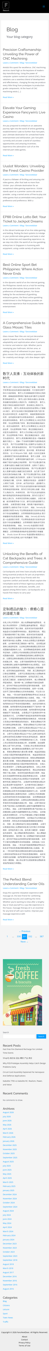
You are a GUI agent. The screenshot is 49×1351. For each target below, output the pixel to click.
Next (24, 941)
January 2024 (8, 1239)
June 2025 (7, 1170)
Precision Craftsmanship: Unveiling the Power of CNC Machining (22, 54)
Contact (24, 1339)
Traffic (5, 1322)
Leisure (6, 1309)
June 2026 (7, 1120)
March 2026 (8, 1133)
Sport (5, 1313)
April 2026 (7, 1129)
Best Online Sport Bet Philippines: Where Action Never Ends (23, 269)
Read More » (8, 97)
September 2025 (10, 1157)
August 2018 (8, 1264)
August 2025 (8, 1161)
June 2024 (7, 1219)
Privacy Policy (24, 1342)
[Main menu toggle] (43, 6)
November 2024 (10, 1198)
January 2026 (8, 1141)
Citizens (6, 1305)
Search (6, 1032)
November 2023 (10, 1248)
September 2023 (10, 1256)
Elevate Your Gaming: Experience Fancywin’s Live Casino (24, 112)
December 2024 (10, 1194)
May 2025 (7, 1174)
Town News (8, 1317)
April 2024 (7, 1227)
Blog (22, 62)
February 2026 (9, 1137)
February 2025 (9, 1186)
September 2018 (10, 1260)
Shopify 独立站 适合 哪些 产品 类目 (17, 1058)
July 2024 (7, 1215)
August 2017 (8, 1272)
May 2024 (7, 1223)
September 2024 (10, 1207)
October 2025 (9, 1153)
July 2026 (7, 1116)
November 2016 (10, 1280)
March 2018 (8, 1268)
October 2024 (9, 1202)
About (24, 1336)
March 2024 (8, 1231)
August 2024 (8, 1211)
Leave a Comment (10, 62)
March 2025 (8, 1182)
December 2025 (10, 1145)
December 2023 (10, 1243)
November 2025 (10, 1149)
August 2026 (8, 1112)
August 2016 (8, 1289)
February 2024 (9, 1235)
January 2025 (8, 1190)
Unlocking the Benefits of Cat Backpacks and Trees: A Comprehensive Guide (24, 558)
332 (30, 936)
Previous (24, 931)
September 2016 (10, 1284)
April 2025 (7, 1178)
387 (42, 936)
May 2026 (7, 1124)
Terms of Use (24, 1345)
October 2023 (9, 1252)
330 (19, 936)
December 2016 (10, 1276)
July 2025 (7, 1165)
